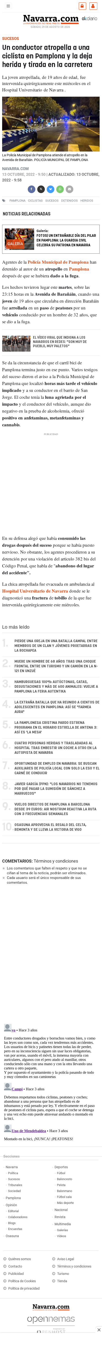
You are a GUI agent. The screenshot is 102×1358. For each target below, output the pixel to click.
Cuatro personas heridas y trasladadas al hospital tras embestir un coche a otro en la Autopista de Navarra (55, 748)
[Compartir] (31, 188)
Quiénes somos (19, 1259)
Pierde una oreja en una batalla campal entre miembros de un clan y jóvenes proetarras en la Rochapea (55, 645)
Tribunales (15, 1185)
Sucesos (14, 1179)
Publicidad (16, 1274)
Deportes (61, 1167)
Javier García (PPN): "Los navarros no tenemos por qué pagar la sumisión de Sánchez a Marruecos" (55, 788)
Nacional (61, 1210)
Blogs (12, 1223)
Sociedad (14, 1191)
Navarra (12, 1167)
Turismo (63, 1274)
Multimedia (63, 1224)
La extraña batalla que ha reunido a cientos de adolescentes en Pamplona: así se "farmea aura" (56, 707)
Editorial (13, 1211)
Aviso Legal (65, 1259)
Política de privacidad (24, 1289)
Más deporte (65, 1203)
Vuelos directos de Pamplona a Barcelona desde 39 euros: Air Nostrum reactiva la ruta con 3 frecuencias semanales (55, 809)
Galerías (62, 1230)
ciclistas (35, 200)
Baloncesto (64, 1179)
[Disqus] (50, 953)
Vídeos (61, 1236)
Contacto (15, 1266)
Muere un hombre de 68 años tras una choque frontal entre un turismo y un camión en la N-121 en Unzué (56, 666)
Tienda (62, 1281)
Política (13, 1173)
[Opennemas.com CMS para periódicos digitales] (51, 1324)
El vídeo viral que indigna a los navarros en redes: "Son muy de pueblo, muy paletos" (60, 342)
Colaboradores (18, 1217)
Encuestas (15, 1229)
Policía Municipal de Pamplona (58, 262)
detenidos (69, 200)
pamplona (17, 200)
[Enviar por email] (69, 188)
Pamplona (13, 1198)
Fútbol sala (64, 1197)
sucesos (52, 200)
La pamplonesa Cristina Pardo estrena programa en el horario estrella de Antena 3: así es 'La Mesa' (55, 727)
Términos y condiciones (56, 861)
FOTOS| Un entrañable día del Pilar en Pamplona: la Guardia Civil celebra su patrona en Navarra (66, 240)
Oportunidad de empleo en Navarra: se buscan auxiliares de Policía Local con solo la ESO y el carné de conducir (57, 768)
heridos (86, 200)
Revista (60, 1217)
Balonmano (64, 1191)
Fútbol (61, 1173)
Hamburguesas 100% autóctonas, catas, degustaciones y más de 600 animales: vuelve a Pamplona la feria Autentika (56, 686)
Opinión (11, 1205)
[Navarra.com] (51, 19)
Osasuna (12, 1236)
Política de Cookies (22, 1281)
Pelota (61, 1185)
